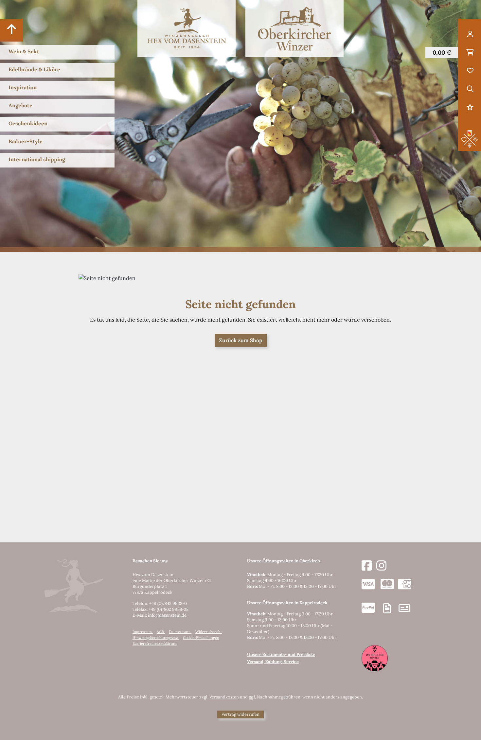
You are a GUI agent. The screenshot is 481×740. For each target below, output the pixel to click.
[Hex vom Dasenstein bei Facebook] (367, 566)
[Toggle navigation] (11, 30)
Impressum (143, 631)
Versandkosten (224, 697)
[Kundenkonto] (470, 34)
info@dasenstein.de (167, 615)
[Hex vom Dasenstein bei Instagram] (381, 566)
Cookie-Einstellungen (201, 637)
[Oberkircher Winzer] (294, 28)
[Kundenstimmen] (470, 107)
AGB (161, 631)
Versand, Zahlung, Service (273, 661)
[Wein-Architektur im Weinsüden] (375, 658)
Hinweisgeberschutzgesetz (156, 637)
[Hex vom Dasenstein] (186, 28)
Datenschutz (180, 631)
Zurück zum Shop (240, 340)
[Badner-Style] (469, 138)
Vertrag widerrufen (240, 714)
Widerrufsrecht (208, 631)
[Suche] (470, 89)
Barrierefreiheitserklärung (155, 643)
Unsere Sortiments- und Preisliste (281, 654)
